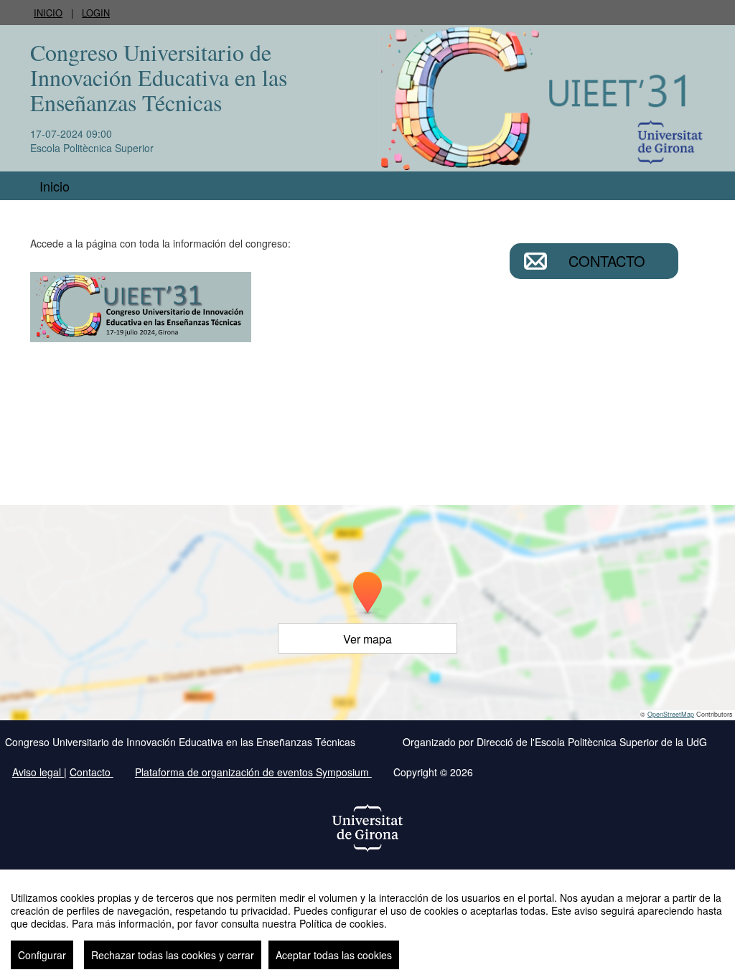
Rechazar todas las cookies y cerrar (172, 955)
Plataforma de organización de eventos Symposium (253, 772)
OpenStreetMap (670, 714)
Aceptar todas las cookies (334, 955)
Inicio (48, 12)
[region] (367, 925)
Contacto (606, 260)
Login (96, 12)
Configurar (42, 955)
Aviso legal (38, 772)
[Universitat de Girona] (367, 828)
